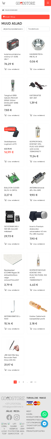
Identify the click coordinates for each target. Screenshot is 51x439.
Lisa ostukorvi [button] (13, 69)
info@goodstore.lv (13, 406)
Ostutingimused (34, 422)
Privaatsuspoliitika (35, 431)
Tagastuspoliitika (35, 425)
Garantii (30, 428)
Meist (28, 411)
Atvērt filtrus (10, 17)
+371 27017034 (13, 403)
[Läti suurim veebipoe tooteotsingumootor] (13, 428)
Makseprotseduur (35, 420)
